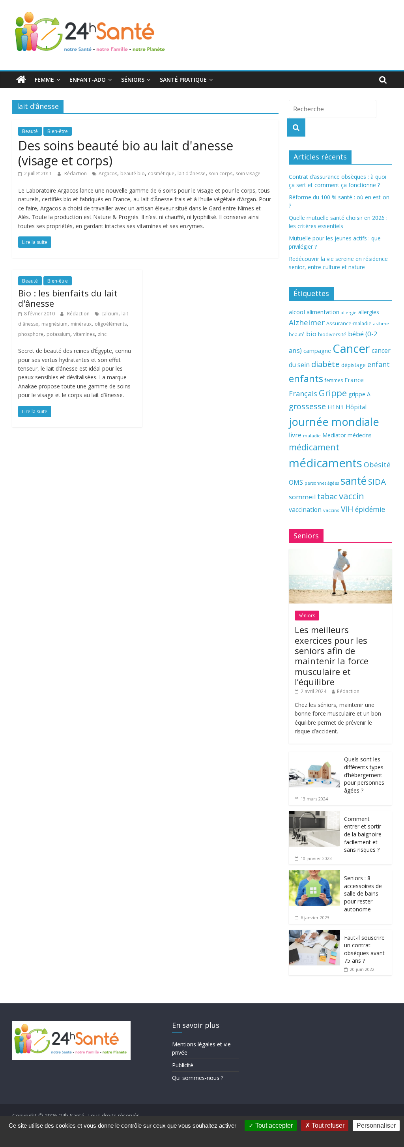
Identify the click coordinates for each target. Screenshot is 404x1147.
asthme (381, 323)
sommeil (302, 496)
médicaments (325, 463)
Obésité (377, 464)
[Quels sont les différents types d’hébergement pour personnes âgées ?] (314, 755)
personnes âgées (322, 483)
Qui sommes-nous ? (197, 1077)
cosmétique (161, 173)
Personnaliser (376, 1125)
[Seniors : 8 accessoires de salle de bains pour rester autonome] (314, 874)
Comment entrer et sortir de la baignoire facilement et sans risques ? (363, 834)
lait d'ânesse (192, 173)
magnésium (54, 323)
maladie (312, 436)
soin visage (248, 173)
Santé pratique (183, 79)
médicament (314, 447)
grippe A (359, 394)
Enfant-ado (87, 79)
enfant (378, 364)
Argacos (108, 173)
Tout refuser (327, 1125)
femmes (334, 380)
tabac (327, 496)
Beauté (30, 131)
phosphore (30, 334)
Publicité (182, 1065)
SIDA (377, 481)
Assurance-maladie (349, 323)
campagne (317, 350)
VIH (347, 509)
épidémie (370, 509)
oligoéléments (111, 323)
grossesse (307, 406)
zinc (102, 334)
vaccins (331, 510)
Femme (44, 79)
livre (295, 435)
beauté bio (132, 173)
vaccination (305, 509)
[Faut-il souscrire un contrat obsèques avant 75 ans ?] (314, 934)
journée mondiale (334, 421)
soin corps (220, 173)
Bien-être (57, 131)
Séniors (132, 79)
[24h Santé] (21, 79)
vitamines (84, 334)
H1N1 (335, 407)
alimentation (323, 312)
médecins (360, 435)
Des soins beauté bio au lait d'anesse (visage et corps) (125, 153)
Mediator (334, 435)
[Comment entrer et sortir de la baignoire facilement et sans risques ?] (314, 815)
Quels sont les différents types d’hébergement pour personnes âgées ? (364, 774)
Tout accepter (273, 1125)
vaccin (351, 496)
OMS (296, 482)
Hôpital (356, 407)
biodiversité (332, 334)
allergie (349, 312)
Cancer (351, 348)
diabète (325, 363)
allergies (368, 312)
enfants (306, 378)
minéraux (81, 323)
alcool (297, 312)
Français (303, 393)
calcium (109, 313)
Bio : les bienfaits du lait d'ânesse (68, 298)
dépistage (353, 365)
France (354, 380)
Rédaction (76, 173)
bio (311, 333)
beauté (297, 334)
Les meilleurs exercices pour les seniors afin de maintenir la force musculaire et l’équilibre (331, 656)
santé (353, 481)
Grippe (333, 393)
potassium (58, 334)
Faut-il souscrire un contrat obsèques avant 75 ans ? (364, 949)
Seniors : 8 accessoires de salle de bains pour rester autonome (363, 893)
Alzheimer (307, 322)
